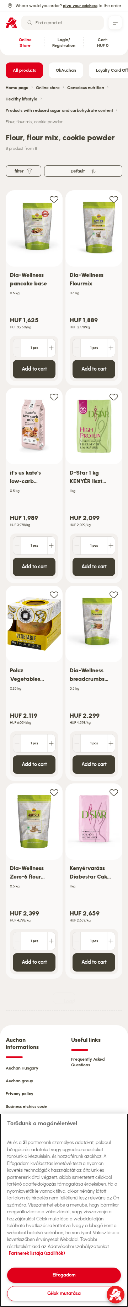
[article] (34, 288)
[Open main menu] (115, 23)
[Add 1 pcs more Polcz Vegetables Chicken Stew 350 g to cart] (51, 743)
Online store (48, 87)
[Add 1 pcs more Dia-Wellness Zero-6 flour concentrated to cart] (51, 941)
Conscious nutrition (85, 87)
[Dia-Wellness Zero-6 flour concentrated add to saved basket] (54, 792)
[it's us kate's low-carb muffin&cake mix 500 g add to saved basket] (54, 396)
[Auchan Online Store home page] (11, 22)
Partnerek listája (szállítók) (37, 1253)
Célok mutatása (64, 1293)
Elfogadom (64, 1275)
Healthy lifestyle (21, 99)
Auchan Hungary (22, 1068)
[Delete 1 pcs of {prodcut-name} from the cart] (17, 348)
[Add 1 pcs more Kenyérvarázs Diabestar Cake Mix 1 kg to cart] (111, 941)
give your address (80, 5)
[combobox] (62, 23)
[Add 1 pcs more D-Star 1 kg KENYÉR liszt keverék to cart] (111, 545)
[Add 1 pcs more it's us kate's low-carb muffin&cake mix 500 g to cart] (51, 545)
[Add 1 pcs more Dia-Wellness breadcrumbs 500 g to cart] (111, 743)
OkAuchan (66, 70)
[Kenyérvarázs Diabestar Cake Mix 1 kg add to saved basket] (114, 792)
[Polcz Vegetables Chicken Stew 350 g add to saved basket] (54, 594)
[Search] (30, 22)
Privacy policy (19, 1093)
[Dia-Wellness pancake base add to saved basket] (54, 199)
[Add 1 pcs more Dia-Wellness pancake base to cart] (51, 348)
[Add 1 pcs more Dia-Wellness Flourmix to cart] (111, 348)
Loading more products (69, 1001)
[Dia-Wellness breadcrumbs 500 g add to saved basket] (114, 594)
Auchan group (19, 1080)
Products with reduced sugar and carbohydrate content (59, 110)
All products (24, 70)
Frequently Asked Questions (88, 1062)
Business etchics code (26, 1106)
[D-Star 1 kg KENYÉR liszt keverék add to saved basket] (114, 396)
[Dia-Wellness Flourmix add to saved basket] (114, 199)
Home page (17, 87)
